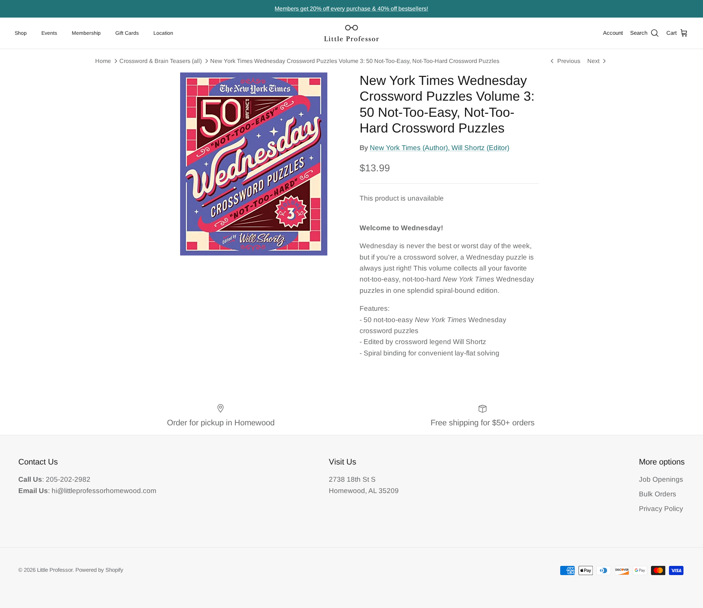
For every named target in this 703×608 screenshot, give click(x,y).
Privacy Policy (661, 508)
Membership (86, 33)
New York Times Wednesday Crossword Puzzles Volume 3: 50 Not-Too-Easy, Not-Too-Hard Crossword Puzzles (354, 61)
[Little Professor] (351, 33)
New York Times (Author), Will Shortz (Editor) (439, 148)
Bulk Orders (657, 494)
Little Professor (54, 570)
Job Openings (661, 479)
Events (49, 33)
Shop (21, 33)
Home (103, 61)
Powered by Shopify (99, 570)
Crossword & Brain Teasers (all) (160, 61)
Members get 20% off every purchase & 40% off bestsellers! (351, 8)
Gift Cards (127, 33)
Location (163, 33)
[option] (253, 163)
